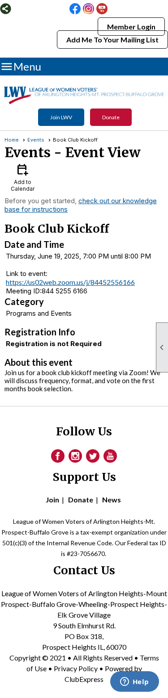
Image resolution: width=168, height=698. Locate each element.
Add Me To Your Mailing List (112, 39)
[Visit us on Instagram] (88, 9)
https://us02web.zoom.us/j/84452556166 (70, 282)
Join (52, 499)
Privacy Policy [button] (76, 668)
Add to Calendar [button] (22, 177)
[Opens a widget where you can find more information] (134, 682)
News (111, 499)
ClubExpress (84, 679)
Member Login (131, 26)
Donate (111, 117)
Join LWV (61, 117)
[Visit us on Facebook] (75, 9)
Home (11, 140)
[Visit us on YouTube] (102, 9)
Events (35, 140)
